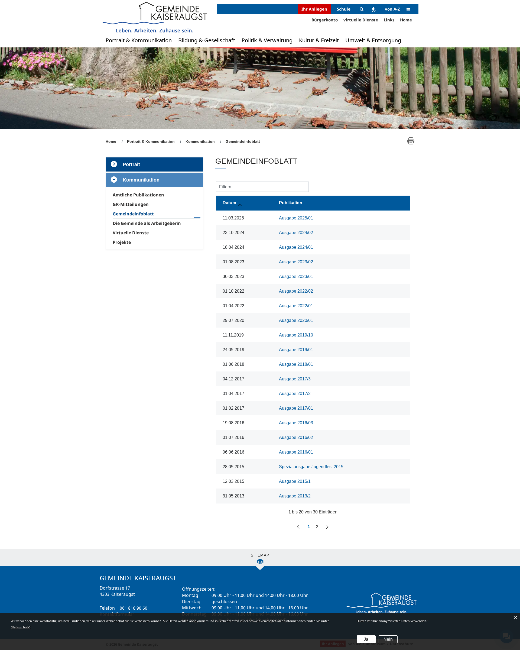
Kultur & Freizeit (319, 40)
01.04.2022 (233, 305)
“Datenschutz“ (20, 627)
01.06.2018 (233, 364)
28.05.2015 (233, 466)
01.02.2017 (233, 408)
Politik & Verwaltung (267, 40)
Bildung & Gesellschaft (206, 40)
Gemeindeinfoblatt (145, 214)
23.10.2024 (233, 232)
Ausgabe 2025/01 (296, 218)
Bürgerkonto (324, 19)
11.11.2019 (233, 335)
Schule (343, 9)
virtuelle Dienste (360, 19)
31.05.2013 (233, 496)
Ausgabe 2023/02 (296, 262)
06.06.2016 (233, 452)
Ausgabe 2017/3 (295, 379)
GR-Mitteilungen (131, 204)
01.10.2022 (233, 291)
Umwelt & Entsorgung (373, 40)
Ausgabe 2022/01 (296, 305)
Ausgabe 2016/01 (296, 452)
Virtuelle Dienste (131, 233)
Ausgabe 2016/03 (296, 423)
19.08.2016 (233, 423)
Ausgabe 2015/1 (295, 481)
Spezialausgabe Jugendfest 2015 (311, 466)
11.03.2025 (233, 218)
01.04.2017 (233, 393)
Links (389, 19)
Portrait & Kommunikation (139, 40)
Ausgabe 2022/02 (296, 291)
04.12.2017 (233, 379)
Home (406, 19)
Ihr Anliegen (314, 9)
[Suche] (361, 9)
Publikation (290, 203)
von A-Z (392, 9)
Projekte (122, 242)
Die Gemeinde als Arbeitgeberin (147, 223)
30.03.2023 (233, 276)
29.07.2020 (233, 320)
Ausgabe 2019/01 (296, 349)
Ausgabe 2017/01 (296, 408)
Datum (229, 203)
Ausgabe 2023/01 (296, 276)
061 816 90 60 (133, 608)
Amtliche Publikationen (138, 195)
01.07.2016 (233, 437)
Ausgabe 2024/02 (296, 232)
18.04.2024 (233, 247)
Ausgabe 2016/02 (296, 437)
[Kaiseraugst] (154, 17)
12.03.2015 (233, 481)
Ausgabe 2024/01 (296, 247)
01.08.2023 (233, 262)
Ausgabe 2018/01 (296, 364)
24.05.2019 (233, 349)
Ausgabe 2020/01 (296, 320)
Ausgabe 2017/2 (295, 393)
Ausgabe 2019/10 (296, 335)
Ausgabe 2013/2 (295, 496)
